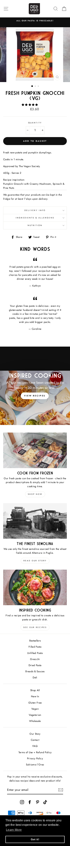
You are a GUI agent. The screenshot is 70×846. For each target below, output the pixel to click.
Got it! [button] (35, 839)
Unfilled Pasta (35, 653)
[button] (30, 105)
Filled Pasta (35, 647)
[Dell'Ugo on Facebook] (30, 802)
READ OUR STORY (35, 560)
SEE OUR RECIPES (35, 627)
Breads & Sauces (34, 671)
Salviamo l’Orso (35, 764)
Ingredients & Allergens (35, 217)
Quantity (35, 122)
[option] (35, 20)
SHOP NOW (35, 494)
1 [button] (32, 86)
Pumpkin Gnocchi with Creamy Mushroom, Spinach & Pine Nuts (33, 186)
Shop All (35, 690)
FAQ (35, 746)
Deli (35, 677)
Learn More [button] (14, 829)
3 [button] (39, 86)
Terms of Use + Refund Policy (35, 752)
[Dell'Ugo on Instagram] (22, 802)
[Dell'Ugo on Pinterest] (37, 802)
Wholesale (35, 721)
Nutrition (35, 225)
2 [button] (36, 86)
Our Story (34, 734)
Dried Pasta (35, 665)
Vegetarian (35, 715)
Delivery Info (35, 210)
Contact (35, 740)
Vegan (35, 709)
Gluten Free (35, 702)
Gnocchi (35, 659)
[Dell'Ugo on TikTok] (45, 802)
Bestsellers (35, 640)
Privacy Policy (35, 758)
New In (35, 696)
